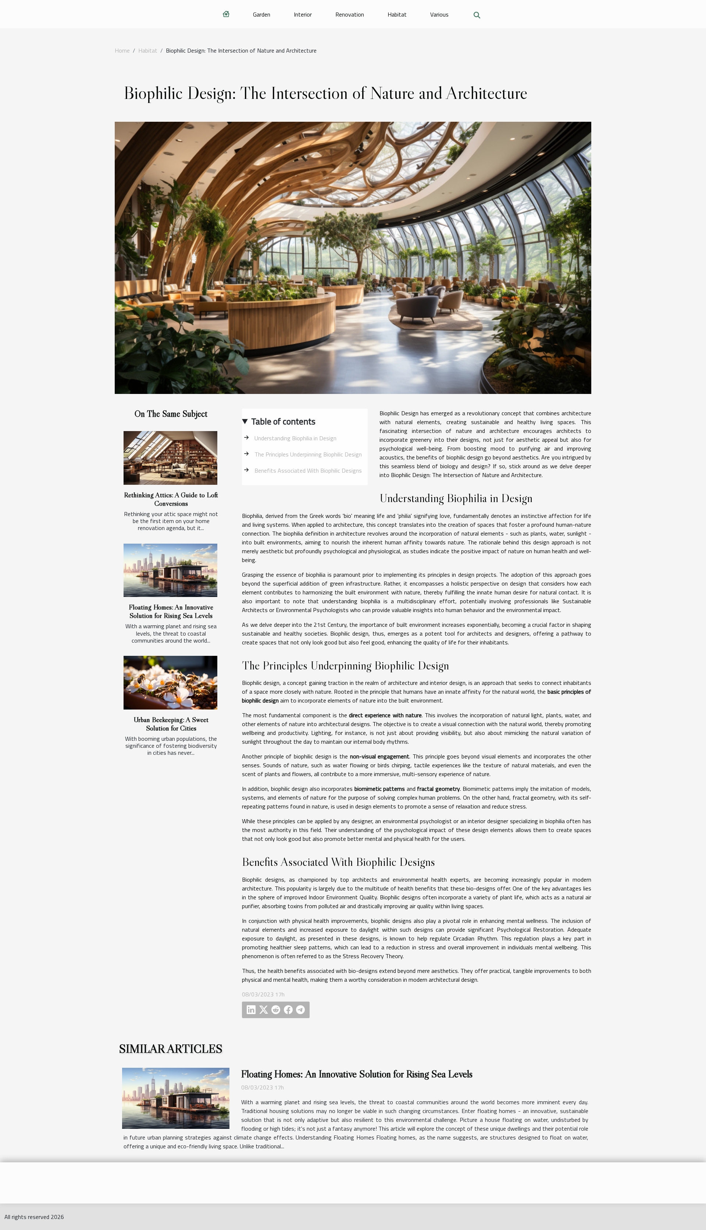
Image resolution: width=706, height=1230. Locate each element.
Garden (261, 14)
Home (122, 50)
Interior (303, 14)
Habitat (397, 14)
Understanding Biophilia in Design (295, 438)
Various (439, 14)
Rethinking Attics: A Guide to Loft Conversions (171, 499)
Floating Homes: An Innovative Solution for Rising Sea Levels (171, 611)
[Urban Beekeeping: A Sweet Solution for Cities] (170, 683)
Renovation (349, 14)
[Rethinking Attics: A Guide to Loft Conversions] (170, 458)
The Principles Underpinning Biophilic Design (308, 454)
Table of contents (283, 421)
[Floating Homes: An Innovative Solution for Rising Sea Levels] (170, 570)
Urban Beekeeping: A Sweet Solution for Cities (171, 723)
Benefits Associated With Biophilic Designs (308, 470)
